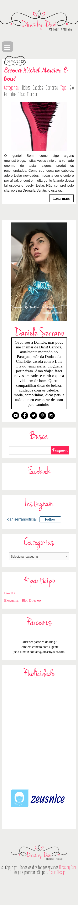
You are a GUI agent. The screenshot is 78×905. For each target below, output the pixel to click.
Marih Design (57, 872)
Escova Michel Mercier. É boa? (35, 74)
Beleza (26, 88)
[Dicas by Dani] (39, 20)
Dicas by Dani (67, 867)
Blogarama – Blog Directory (23, 600)
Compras (52, 88)
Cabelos (38, 88)
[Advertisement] (39, 733)
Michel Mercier (28, 94)
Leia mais (61, 198)
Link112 (9, 593)
